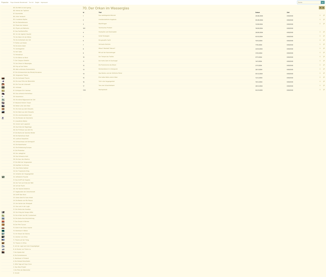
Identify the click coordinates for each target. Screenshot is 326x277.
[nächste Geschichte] (323, 7)
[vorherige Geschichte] (320, 7)
